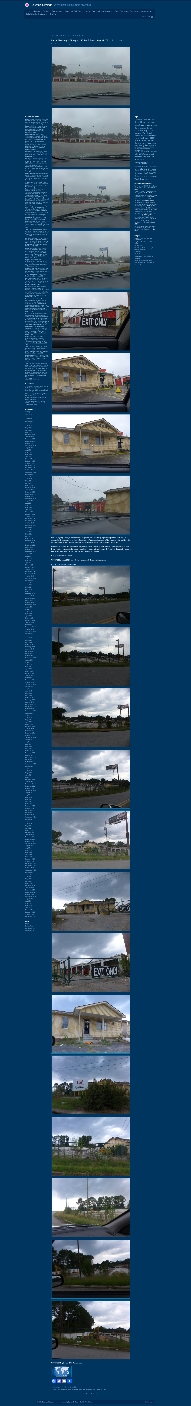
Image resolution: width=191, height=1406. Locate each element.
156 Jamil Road (65, 1389)
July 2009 (28, 874)
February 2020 (30, 593)
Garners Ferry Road (142, 143)
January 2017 (29, 675)
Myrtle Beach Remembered (143, 260)
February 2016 (30, 700)
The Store (53, 14)
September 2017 (30, 658)
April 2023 (28, 509)
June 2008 (28, 903)
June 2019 (28, 611)
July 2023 (28, 503)
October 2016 (29, 682)
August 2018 (29, 633)
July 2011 (28, 821)
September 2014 (30, 737)
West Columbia (140, 179)
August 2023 (29, 501)
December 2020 (30, 571)
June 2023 (28, 505)
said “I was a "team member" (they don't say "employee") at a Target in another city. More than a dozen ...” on (36, 193)
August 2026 (29, 421)
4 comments (118, 40)
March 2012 (29, 804)
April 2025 (28, 456)
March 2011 (29, 830)
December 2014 (30, 731)
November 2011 (30, 812)
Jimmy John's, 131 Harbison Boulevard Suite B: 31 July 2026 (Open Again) (144, 213)
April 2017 (28, 669)
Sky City (137, 258)
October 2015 (29, 708)
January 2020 (29, 596)
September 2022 (30, 525)
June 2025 (28, 452)
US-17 (147, 177)
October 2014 (29, 735)
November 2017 (30, 653)
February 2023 (30, 514)
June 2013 (28, 770)
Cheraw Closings (139, 265)
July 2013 (28, 768)
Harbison (146, 147)
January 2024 (29, 490)
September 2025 (30, 445)
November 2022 (30, 521)
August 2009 (29, 872)
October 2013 (29, 761)
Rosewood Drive (139, 166)
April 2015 (28, 722)
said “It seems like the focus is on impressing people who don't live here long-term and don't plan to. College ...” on (36, 374)
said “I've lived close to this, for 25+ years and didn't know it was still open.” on (37, 358)
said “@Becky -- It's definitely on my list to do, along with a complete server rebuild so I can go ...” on (36, 242)
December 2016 (30, 677)
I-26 (72, 1389)
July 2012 (28, 795)
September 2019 (30, 605)
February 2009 (30, 885)
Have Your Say (89, 11)
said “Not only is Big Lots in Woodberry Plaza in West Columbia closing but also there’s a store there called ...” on (36, 121)
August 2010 (29, 846)
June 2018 (28, 638)
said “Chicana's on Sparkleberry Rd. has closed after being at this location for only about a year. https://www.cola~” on (36, 168)
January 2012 (29, 808)
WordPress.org (30, 930)
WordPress (89, 1402)
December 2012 (30, 784)
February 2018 (30, 647)
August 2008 (29, 899)
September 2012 (30, 790)
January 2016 (29, 702)
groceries (153, 145)
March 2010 (29, 857)
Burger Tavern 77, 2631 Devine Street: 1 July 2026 (144, 217)
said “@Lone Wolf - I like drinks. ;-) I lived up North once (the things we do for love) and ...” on (36, 184)
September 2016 (30, 684)
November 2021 (30, 547)
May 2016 (28, 693)
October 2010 (29, 841)
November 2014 (30, 733)
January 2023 (29, 516)
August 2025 (29, 448)
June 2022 (28, 532)
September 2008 (30, 896)
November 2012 (30, 786)
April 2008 (28, 907)
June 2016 (28, 691)
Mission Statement (105, 11)
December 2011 (30, 810)
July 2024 (28, 476)
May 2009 (28, 879)
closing (27, 412)
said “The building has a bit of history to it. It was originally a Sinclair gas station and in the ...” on (37, 233)
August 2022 (29, 527)
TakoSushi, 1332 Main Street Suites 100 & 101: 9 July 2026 (36, 387)
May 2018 (28, 640)
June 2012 (28, 797)
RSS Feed (146, 17)
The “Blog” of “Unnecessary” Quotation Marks (143, 248)
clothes (149, 128)
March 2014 (29, 750)
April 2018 (28, 642)
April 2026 (28, 430)
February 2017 (30, 673)
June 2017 (28, 664)
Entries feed (29, 926)
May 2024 (28, 481)
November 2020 (30, 574)
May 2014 (28, 746)
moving (84, 1389)
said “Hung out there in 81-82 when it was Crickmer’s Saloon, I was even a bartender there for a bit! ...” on (37, 319)
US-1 (143, 176)
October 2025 (29, 443)
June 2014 (28, 744)
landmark (154, 151)
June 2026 (28, 425)
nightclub (144, 157)
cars (155, 125)
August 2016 (29, 686)
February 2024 (30, 487)
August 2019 (29, 607)
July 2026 (28, 423)
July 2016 (28, 689)
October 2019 (29, 602)
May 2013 (28, 773)
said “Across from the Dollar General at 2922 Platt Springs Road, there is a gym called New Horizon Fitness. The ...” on (36, 281)
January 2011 (29, 834)
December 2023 (30, 492)
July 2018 (28, 635)
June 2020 (28, 585)
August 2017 (29, 660)
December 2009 (30, 863)
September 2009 (30, 870)
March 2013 (29, 777)
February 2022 (30, 540)
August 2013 (29, 766)
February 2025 (30, 461)
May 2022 (28, 534)
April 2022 (28, 536)
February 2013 (30, 779)
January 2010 (29, 861)
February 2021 (30, 567)
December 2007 (30, 916)
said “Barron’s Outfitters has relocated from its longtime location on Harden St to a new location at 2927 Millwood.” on (36, 160)
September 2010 (30, 843)
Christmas (143, 128)
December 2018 (30, 624)
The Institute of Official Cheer (143, 256)
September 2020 (30, 578)
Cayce (136, 128)
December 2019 (30, 598)
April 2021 (28, 563)
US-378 (153, 176)
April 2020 (28, 589)
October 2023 (29, 496)
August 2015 (29, 713)
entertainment (151, 136)
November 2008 (30, 892)
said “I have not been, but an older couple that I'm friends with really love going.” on (36, 129)
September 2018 (30, 631)
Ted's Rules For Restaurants (36, 14)
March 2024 (29, 485)
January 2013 (29, 781)
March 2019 (29, 618)
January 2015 (29, 728)
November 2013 (30, 759)
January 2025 (29, 463)
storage (98, 1389)
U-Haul (103, 1389)
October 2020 (29, 576)
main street (149, 154)
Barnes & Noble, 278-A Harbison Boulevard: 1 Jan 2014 (144, 221)
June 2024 (28, 479)
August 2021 (29, 554)
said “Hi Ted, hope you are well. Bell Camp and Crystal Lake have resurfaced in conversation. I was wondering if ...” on (36, 252)
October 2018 (29, 629)
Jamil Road (77, 1389)
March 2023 (29, 512)
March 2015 (29, 724)
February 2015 (30, 726)
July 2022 (28, 529)
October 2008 (29, 894)
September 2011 (30, 817)
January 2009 (29, 888)
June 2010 (28, 850)
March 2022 (29, 538)
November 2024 (30, 467)
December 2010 (30, 837)
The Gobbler (138, 254)
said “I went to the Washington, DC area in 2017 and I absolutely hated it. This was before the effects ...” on (36, 137)
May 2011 (28, 826)
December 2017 (30, 651)
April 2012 (28, 801)
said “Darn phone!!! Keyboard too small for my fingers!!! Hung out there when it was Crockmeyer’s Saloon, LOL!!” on (37, 305)
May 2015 (28, 719)
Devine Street (140, 136)
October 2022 (29, 523)
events (136, 138)
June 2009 (28, 876)
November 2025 (30, 441)
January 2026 (29, 436)
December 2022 (30, 518)
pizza (142, 159)
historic (138, 151)
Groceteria (137, 251)
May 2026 (28, 428)
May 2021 (28, 560)
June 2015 (28, 717)
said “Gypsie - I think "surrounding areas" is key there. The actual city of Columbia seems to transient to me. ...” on (37, 224)
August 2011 (29, 819)
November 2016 (30, 680)
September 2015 (30, 711)
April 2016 (28, 695)
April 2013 (28, 775)
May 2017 (28, 666)
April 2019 (28, 616)
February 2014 (30, 753)
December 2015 (30, 704)
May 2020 (28, 587)
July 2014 (28, 742)
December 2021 (30, 545)
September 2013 (30, 764)
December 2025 (30, 439)
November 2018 (30, 627)
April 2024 (28, 483)
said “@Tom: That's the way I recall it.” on (37, 288)
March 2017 (29, 671)
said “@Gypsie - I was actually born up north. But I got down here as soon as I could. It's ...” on (37, 154)
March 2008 (29, 910)
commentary (29, 414)
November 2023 (30, 494)
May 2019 (28, 613)
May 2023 (28, 507)
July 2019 (28, 609)
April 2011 (28, 828)
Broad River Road (144, 120)
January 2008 (29, 914)
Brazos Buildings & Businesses (144, 262)
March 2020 (29, 591)
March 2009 (29, 883)
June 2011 (28, 823)
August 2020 (29, 580)
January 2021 (29, 569)
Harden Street (145, 148)
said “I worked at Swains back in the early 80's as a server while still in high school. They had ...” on (36, 330)
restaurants (143, 163)
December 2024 (30, 465)
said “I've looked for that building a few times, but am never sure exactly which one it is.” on (36, 294)
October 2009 (29, 868)
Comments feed (30, 928)
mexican (137, 157)
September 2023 (30, 498)
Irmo (149, 151)
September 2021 (30, 551)
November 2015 (30, 706)
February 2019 (30, 620)
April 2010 (28, 854)
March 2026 (29, 432)
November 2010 (30, 839)
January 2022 (29, 543)
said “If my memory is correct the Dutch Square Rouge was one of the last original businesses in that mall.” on (36, 350)
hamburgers (138, 147)
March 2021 (29, 565)
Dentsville (147, 133)
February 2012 (30, 806)
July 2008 (28, 901)
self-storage (91, 1389)
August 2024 (29, 474)
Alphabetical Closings (41, 11)
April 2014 (28, 748)
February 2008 (30, 912)
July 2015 (28, 715)
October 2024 (29, 470)
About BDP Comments (32, 379)
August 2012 (29, 792)
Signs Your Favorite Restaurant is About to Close (133, 11)
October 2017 (29, 655)
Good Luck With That (73, 11)
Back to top (148, 1402)
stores (144, 169)
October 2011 (29, 815)
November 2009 (30, 865)
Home (28, 11)
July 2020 (28, 582)
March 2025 (29, 459)
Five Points (144, 138)
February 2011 (30, 832)
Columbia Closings (41, 5)
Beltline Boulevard (140, 120)
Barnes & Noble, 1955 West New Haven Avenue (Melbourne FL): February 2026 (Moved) (144, 227)
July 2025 (28, 450)
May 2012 (28, 799)
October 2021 (29, 549)
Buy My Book (57, 11)
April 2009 (28, 881)
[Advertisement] (95, 26)
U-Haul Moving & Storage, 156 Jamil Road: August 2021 (80, 40)
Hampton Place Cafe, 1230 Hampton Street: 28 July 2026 (145, 208)
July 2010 (28, 848)
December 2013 (30, 757)
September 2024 (30, 472)
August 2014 (29, 739)
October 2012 (29, 788)
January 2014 (29, 755)
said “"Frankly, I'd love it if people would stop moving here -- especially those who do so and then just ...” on (37, 201)
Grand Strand (144, 145)
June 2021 (28, 558)
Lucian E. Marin (73, 1402)
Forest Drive (147, 140)
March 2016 (29, 697)
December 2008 (30, 890)
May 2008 (28, 905)
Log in (27, 924)
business (145, 125)
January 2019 (29, 622)
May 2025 (28, 454)
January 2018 (29, 649)
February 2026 (30, 434)
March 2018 (29, 644)
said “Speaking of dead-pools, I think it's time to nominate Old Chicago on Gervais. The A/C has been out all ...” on (36, 208)
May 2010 (28, 852)
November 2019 (30, 600)
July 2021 (28, 556)
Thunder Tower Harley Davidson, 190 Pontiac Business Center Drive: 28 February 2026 (36, 403)
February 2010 (30, 859)
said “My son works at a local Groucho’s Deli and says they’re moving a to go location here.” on (36, 216)
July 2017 (28, 662)
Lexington (139, 154)
